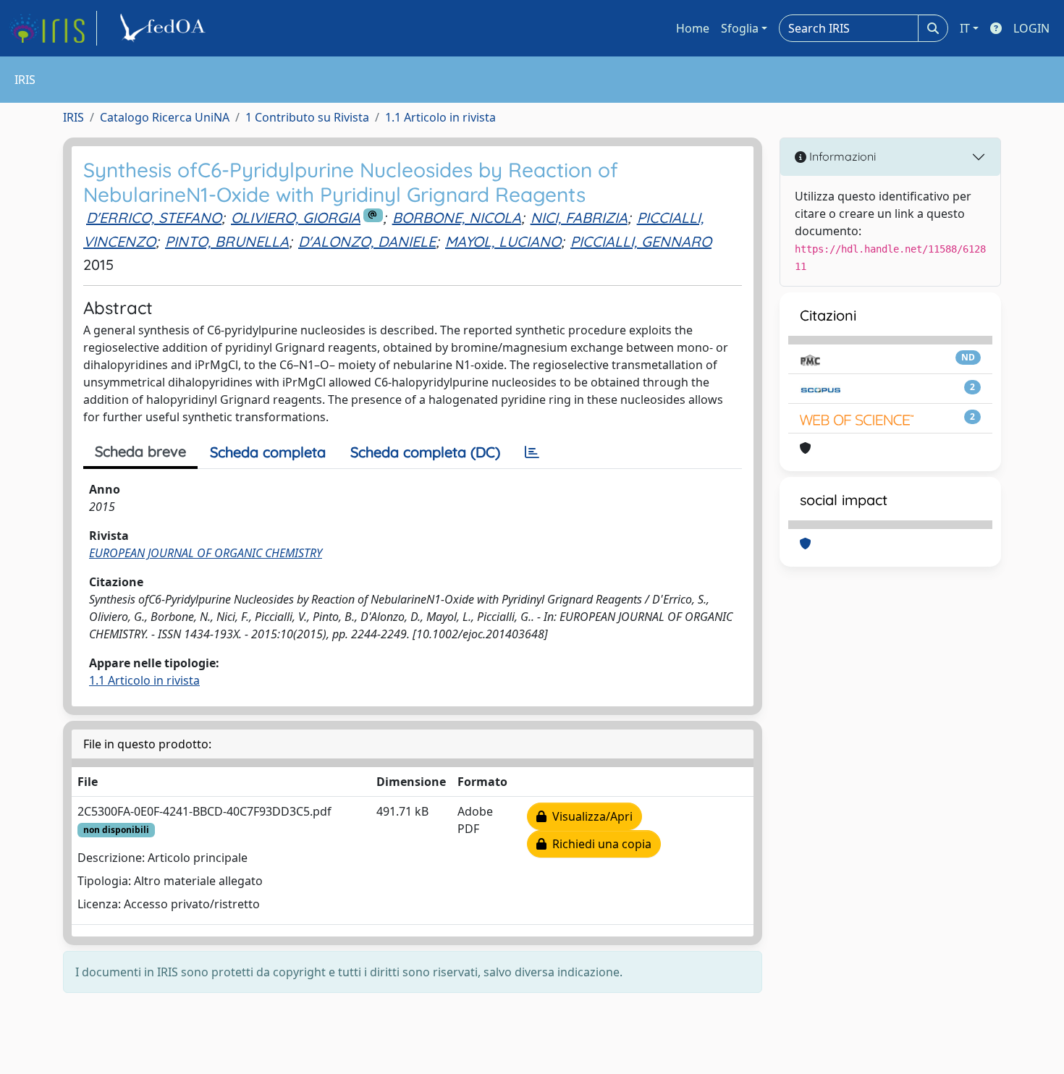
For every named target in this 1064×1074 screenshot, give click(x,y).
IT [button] (965, 28)
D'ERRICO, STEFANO (153, 217)
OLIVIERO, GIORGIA (295, 217)
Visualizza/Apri (589, 816)
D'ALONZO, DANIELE (367, 241)
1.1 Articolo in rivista (440, 117)
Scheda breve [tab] (140, 451)
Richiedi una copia (598, 844)
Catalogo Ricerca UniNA (164, 117)
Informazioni (841, 156)
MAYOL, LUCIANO (503, 241)
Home (692, 28)
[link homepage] (53, 28)
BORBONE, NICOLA (456, 217)
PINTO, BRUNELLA (227, 241)
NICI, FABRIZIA (579, 217)
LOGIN (1031, 28)
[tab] (532, 452)
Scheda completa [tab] (268, 452)
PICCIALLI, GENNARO (641, 241)
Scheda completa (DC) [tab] (425, 452)
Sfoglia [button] (740, 28)
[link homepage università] (165, 28)
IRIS (73, 117)
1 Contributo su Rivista (307, 117)
